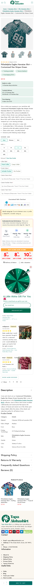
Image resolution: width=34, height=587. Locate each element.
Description (7, 390)
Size (3, 144)
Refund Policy (7, 559)
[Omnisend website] (17, 318)
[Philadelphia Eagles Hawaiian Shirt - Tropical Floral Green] (25, 489)
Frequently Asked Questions (15, 465)
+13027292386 (12, 547)
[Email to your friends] (21, 382)
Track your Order (8, 576)
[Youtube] (10, 531)
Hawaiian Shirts (12, 9)
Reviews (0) (7, 470)
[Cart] (32, 2)
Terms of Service (8, 563)
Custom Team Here (6, 190)
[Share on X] (9, 382)
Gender (5, 137)
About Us (6, 555)
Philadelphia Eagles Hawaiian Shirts (13, 11)
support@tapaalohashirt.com (15, 540)
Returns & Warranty (11, 460)
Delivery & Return (10, 263)
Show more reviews (9, 377)
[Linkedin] (21, 531)
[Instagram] (14, 531)
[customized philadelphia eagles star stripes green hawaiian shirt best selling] (17, 34)
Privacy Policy (7, 561)
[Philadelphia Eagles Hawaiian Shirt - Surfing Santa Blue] (9, 489)
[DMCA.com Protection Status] (27, 531)
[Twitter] (6, 531)
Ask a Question (25, 263)
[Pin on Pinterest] (17, 382)
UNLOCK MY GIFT (17, 310)
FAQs (5, 571)
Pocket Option (5, 168)
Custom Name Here (6, 175)
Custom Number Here (7, 182)
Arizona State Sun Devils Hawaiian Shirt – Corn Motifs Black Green (9, 350)
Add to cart (20, 583)
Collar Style (4, 161)
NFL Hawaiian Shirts (24, 9)
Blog (4, 574)
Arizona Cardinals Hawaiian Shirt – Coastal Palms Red (9, 370)
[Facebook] (3, 531)
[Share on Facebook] (13, 382)
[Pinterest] (17, 531)
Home (5, 9)
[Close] (31, 267)
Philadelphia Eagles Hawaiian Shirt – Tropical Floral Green (25, 500)
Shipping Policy (9, 455)
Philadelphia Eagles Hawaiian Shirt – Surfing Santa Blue (8, 500)
